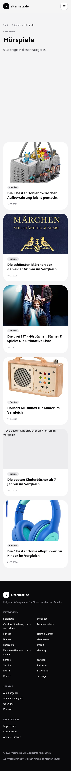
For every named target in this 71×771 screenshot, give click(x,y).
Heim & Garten (45, 633)
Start (5, 25)
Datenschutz (10, 731)
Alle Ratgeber (10, 692)
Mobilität (42, 618)
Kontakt (7, 709)
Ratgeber (16, 25)
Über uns (8, 703)
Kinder (7, 676)
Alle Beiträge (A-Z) (13, 698)
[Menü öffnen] (64, 6)
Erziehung (43, 670)
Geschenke (43, 639)
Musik (40, 644)
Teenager (42, 676)
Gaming (41, 650)
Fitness (7, 633)
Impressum (9, 726)
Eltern (6, 670)
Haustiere (8, 644)
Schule (7, 659)
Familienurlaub (45, 624)
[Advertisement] (35, 101)
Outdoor (41, 659)
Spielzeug (8, 618)
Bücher (7, 639)
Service (7, 665)
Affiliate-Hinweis (12, 737)
